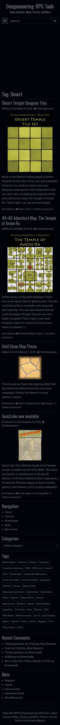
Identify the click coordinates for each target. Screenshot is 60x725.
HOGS (6, 597)
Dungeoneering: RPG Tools (30, 6)
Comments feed (14, 693)
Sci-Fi (37, 615)
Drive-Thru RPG (11, 580)
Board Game (9, 562)
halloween (32, 591)
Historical (46, 591)
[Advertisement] (30, 57)
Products (9, 209)
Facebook (45, 580)
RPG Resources (23, 615)
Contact (9, 516)
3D (22, 493)
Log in (8, 684)
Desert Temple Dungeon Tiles (24, 103)
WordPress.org (13, 697)
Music (31, 603)
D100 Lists (37, 568)
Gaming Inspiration (14, 591)
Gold (37, 403)
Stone (24, 621)
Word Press (9, 627)
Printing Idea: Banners (42, 643)
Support (42, 621)
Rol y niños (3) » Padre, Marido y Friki (27, 661)
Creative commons (13, 568)
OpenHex (8, 609)
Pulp (29, 609)
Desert (21, 209)
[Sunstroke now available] (30, 445)
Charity (22, 562)
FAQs (8, 525)
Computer (44, 562)
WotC (20, 627)
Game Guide (28, 585)
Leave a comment (43, 209)
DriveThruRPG (40, 493)
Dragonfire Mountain (35, 574)
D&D (28, 568)
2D (19, 493)
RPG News (8, 615)
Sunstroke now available (20, 416)
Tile (28, 209)
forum (16, 585)
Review (38, 609)
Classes (32, 562)
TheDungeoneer (45, 108)
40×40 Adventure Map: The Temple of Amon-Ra (29, 220)
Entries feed (12, 689)
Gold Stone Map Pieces (19, 346)
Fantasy (30, 403)
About (8, 512)
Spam (6, 621)
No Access (11, 529)
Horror (14, 597)
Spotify (15, 621)
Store (33, 621)
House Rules (27, 597)
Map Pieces (47, 403)
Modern (21, 603)
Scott (8, 648)
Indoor (39, 597)
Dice (5, 574)
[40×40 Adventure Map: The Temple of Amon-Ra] (30, 262)
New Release (43, 603)
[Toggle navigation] (5, 21)
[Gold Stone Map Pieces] (30, 367)
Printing (20, 609)
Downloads (11, 520)
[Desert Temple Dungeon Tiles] (30, 142)
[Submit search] (55, 21)
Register (10, 680)
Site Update (48, 615)
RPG (46, 609)
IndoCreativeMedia (34, 720)
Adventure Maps (26, 333)
